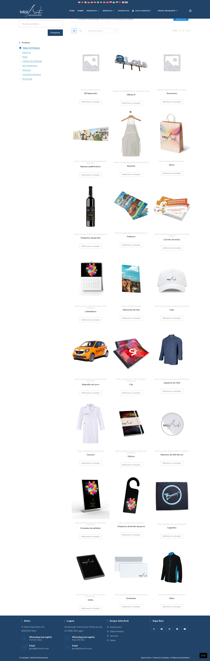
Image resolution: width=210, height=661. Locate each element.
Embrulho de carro (90, 384)
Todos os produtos (87, 90)
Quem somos (146, 658)
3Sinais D (131, 94)
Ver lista (181, 19)
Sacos (172, 164)
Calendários (90, 311)
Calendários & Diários (95, 306)
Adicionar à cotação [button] (90, 102)
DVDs (90, 600)
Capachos (171, 527)
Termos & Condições (161, 658)
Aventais (131, 166)
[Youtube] (184, 628)
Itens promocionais (178, 161)
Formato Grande (93, 161)
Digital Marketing (117, 631)
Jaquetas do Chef (172, 382)
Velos (171, 598)
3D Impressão (90, 93)
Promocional (176, 306)
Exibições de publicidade (121, 91)
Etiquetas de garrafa (90, 238)
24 (183, 31)
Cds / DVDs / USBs (135, 379)
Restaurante (90, 163)
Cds (131, 384)
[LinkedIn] (177, 628)
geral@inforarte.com (39, 648)
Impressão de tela (131, 309)
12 (180, 31)
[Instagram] (169, 628)
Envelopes (131, 598)
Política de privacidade (180, 658)
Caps (171, 309)
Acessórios (172, 93)
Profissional (136, 162)
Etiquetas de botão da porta (131, 526)
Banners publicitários (91, 166)
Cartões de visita (172, 239)
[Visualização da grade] (74, 30)
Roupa (129, 162)
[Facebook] (161, 628)
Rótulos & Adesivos (93, 234)
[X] (153, 628)
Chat (203, 655)
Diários (131, 456)
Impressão (97, 90)
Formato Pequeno (141, 233)
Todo (188, 31)
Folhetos (131, 236)
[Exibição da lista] (80, 30)
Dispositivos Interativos (31, 74)
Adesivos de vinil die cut (171, 454)
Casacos (91, 454)
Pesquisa (55, 32)
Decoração (146, 91)
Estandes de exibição (95, 523)
